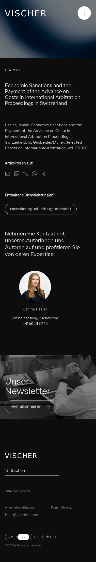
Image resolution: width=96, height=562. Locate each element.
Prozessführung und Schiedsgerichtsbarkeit (40, 209)
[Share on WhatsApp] (34, 174)
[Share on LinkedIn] (17, 174)
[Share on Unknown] (26, 174)
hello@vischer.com (22, 514)
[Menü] (84, 13)
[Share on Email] (8, 174)
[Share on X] (43, 174)
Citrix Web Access (18, 491)
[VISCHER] (25, 13)
